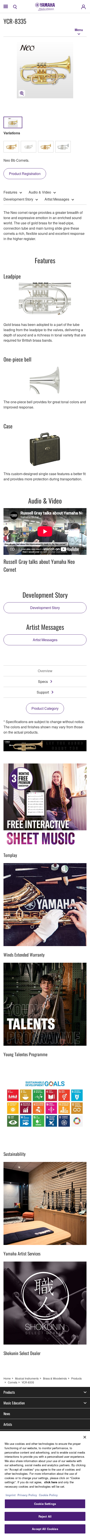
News (6, 1413)
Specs (43, 681)
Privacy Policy (27, 1495)
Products (76, 1378)
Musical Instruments (27, 1378)
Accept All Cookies (45, 1529)
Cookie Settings (45, 1504)
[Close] (85, 1437)
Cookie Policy (48, 1495)
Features (10, 192)
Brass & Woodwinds (55, 1378)
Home (7, 1378)
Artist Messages (57, 199)
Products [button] (9, 1392)
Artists (7, 1424)
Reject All (45, 1516)
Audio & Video (40, 192)
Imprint (11, 1495)
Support (43, 692)
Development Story (18, 199)
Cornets (12, 1382)
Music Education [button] (14, 1402)
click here (50, 1482)
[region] (45, 1484)
